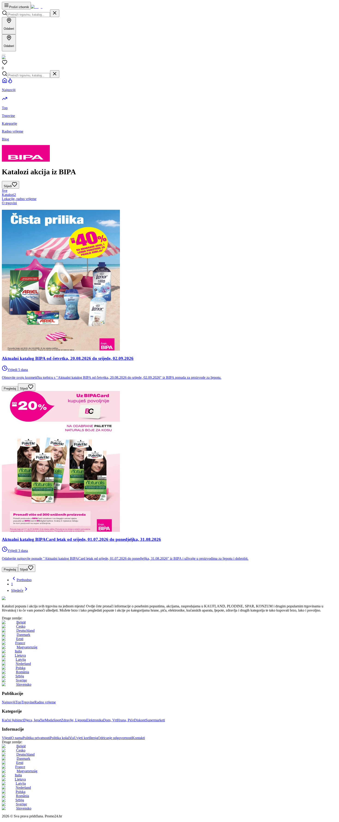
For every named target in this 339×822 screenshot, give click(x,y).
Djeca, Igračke (34, 720)
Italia (18, 651)
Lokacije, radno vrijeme (19, 199)
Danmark (23, 635)
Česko (20, 626)
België (21, 622)
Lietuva (20, 655)
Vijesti (6, 738)
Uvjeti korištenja (86, 738)
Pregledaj (10, 388)
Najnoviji (8, 702)
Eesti (19, 639)
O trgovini (9, 203)
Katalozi (9, 195)
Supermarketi (155, 720)
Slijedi (24, 388)
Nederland (23, 664)
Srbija (19, 676)
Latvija (21, 660)
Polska (20, 668)
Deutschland (25, 631)
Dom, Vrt (110, 720)
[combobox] (28, 14)
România (22, 672)
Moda (49, 720)
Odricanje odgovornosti (115, 738)
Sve (4, 190)
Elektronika (94, 720)
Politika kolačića (62, 738)
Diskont (140, 720)
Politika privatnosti (36, 738)
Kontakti (138, 738)
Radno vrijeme (45, 702)
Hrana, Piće (125, 720)
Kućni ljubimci (13, 720)
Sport (57, 720)
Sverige (21, 680)
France (20, 643)
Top (18, 702)
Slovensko (23, 684)
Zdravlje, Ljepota (73, 720)
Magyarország (27, 647)
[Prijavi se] (4, 54)
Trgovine (27, 702)
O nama (17, 738)
